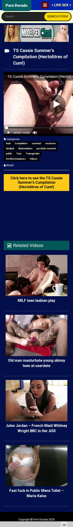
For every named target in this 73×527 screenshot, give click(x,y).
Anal (8, 143)
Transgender (33, 153)
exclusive (50, 143)
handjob (10, 148)
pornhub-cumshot (46, 148)
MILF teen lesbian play (36, 300)
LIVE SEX (61, 5)
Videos (33, 159)
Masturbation (25, 148)
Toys (19, 153)
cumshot (36, 143)
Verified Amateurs (16, 159)
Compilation (21, 143)
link (69, 468)
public (9, 153)
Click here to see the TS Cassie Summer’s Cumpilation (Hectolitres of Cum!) (36, 182)
